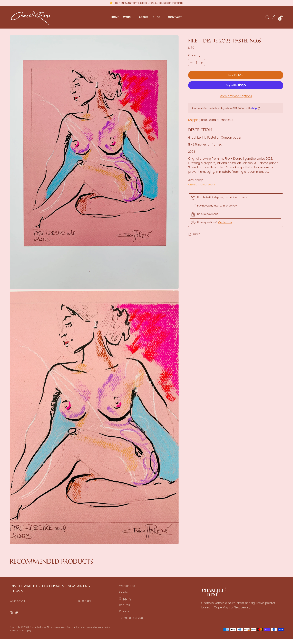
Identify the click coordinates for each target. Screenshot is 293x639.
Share (196, 234)
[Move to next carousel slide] (283, 570)
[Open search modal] (267, 17)
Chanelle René (38, 627)
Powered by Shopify (20, 630)
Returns (124, 605)
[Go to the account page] (274, 17)
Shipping (194, 120)
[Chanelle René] (31, 17)
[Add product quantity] (202, 62)
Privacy (124, 611)
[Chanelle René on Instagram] (12, 613)
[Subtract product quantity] (191, 62)
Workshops (127, 586)
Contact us (225, 222)
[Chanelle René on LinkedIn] (17, 613)
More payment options (236, 96)
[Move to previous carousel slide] (10, 570)
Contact (125, 592)
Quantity (194, 55)
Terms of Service (131, 618)
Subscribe (85, 601)
